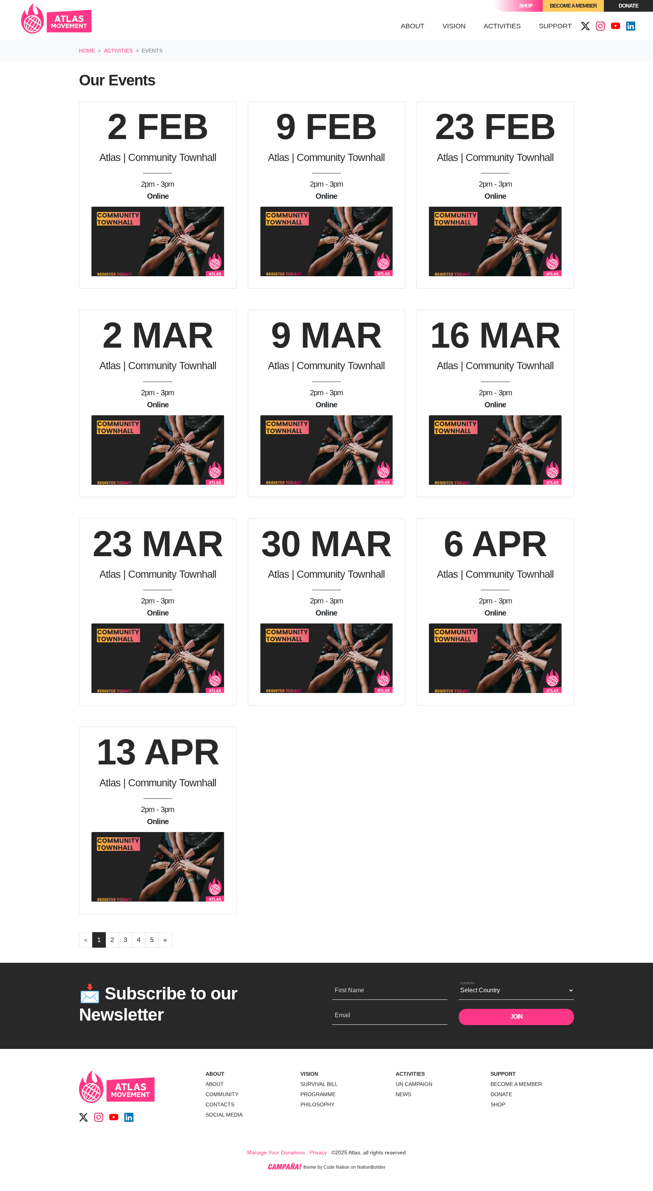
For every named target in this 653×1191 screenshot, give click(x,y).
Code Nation (336, 1167)
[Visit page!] (585, 26)
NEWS (403, 1094)
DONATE (501, 1094)
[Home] (56, 20)
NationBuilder (371, 1167)
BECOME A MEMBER (516, 1084)
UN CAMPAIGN (414, 1084)
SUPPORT (503, 1074)
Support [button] (555, 26)
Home (87, 51)
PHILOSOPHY (317, 1104)
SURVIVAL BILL (319, 1084)
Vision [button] (454, 26)
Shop (525, 6)
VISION (309, 1074)
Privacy (318, 1152)
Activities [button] (507, 26)
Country (467, 983)
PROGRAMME (318, 1094)
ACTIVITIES (410, 1074)
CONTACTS (220, 1104)
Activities (118, 51)
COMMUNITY (222, 1094)
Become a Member (573, 6)
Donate (628, 6)
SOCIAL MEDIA (224, 1115)
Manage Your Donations (276, 1152)
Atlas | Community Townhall (157, 157)
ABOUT (215, 1074)
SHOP (498, 1104)
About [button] (412, 26)
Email (342, 1015)
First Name (349, 990)
